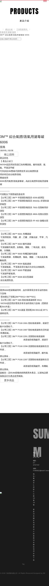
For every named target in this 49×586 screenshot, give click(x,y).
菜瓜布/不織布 (7, 94)
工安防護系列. (22, 29)
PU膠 (3, 75)
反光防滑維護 (6, 110)
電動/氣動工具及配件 (9, 88)
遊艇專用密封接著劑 (9, 50)
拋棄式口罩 (5, 116)
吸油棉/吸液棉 (7, 113)
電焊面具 (5, 130)
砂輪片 (4, 97)
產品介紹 (9, 29)
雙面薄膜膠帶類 (7, 80)
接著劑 (4, 77)
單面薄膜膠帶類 (7, 61)
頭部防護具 (5, 121)
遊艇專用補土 (6, 55)
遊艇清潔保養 (6, 53)
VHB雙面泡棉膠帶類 (9, 83)
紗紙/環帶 (5, 91)
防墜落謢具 (5, 119)
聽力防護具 (5, 124)
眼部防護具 (5, 127)
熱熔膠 (4, 69)
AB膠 (3, 66)
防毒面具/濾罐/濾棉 (8, 32)
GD (44, 573)
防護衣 (4, 132)
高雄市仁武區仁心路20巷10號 (34, 492)
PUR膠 (4, 64)
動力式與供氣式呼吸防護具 (11, 105)
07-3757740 (36, 456)
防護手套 (5, 102)
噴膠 (3, 72)
